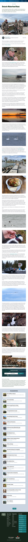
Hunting (13, 520)
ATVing (13, 515)
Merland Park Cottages (13, 253)
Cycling (13, 517)
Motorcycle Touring (14, 521)
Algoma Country (9, 515)
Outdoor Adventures (14, 522)
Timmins (21, 529)
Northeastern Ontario (22, 525)
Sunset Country (8, 522)
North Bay (8, 516)
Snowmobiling (13, 526)
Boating (13, 516)
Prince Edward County (13, 62)
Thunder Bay (8, 524)
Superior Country (9, 523)
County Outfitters (8, 44)
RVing (12, 525)
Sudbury (21, 531)
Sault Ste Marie (21, 523)
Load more (14, 508)
